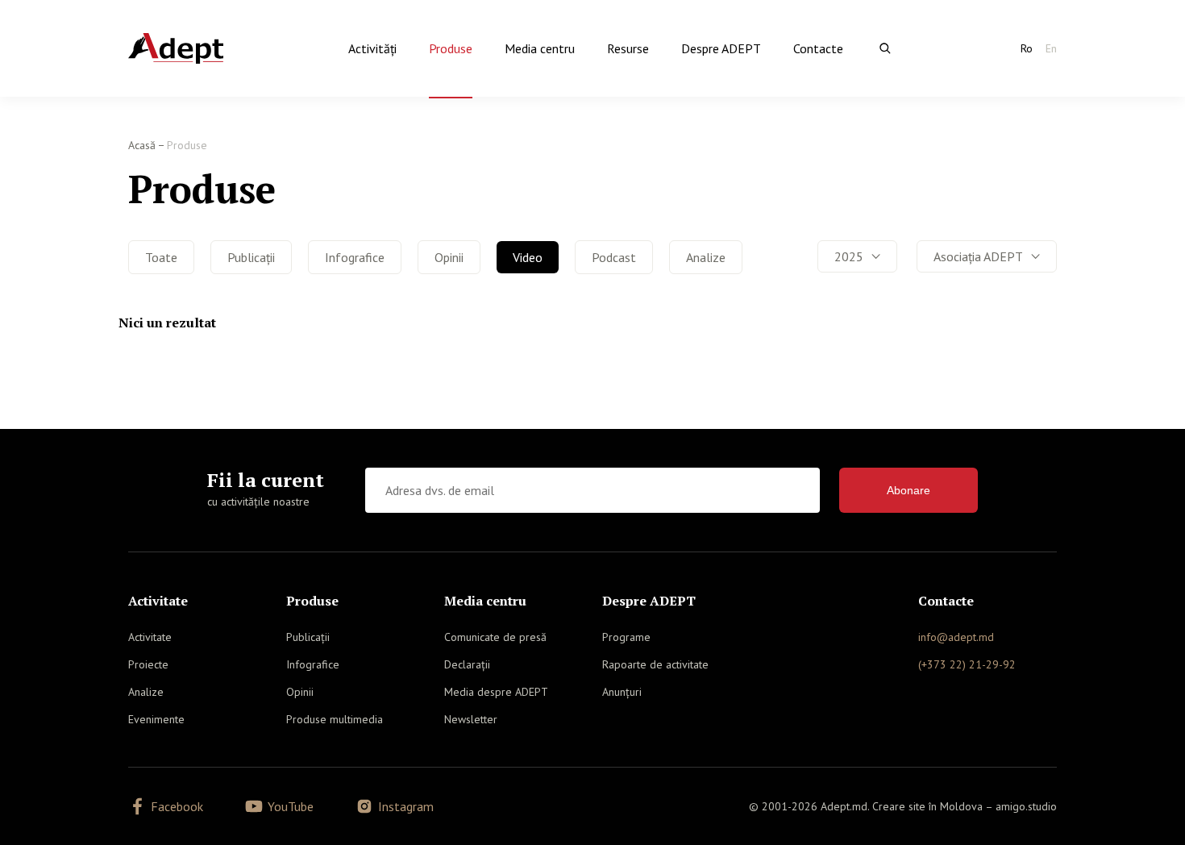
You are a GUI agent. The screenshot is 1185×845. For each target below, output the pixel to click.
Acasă (142, 145)
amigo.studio (1026, 806)
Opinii (449, 257)
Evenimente (156, 719)
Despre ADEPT (721, 48)
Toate (161, 257)
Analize (706, 257)
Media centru (540, 48)
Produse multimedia (334, 719)
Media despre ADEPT (496, 692)
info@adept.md (956, 637)
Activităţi (372, 48)
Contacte (818, 48)
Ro (1027, 48)
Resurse (628, 48)
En (1051, 48)
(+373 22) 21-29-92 (967, 664)
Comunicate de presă (495, 637)
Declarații (467, 664)
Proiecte (148, 664)
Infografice (355, 257)
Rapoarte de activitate (655, 664)
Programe (626, 637)
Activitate (150, 637)
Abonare (908, 490)
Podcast (614, 257)
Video (528, 257)
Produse (450, 48)
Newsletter (470, 719)
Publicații (251, 257)
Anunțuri (622, 692)
